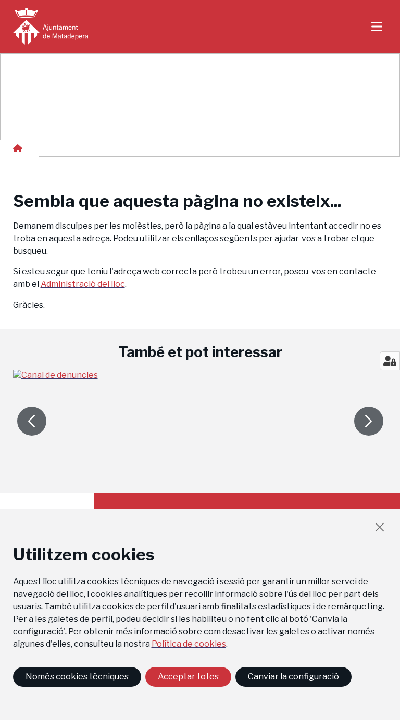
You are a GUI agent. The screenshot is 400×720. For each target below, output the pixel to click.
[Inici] (50, 26)
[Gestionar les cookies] (390, 360)
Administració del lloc (83, 284)
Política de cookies (189, 644)
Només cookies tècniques (77, 677)
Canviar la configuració (293, 677)
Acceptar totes (188, 677)
